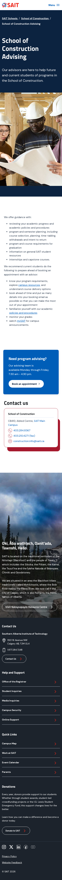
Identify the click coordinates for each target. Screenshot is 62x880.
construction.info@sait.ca (28, 441)
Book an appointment (24, 384)
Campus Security (11, 710)
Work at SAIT (9, 752)
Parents (6, 771)
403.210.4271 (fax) (24, 435)
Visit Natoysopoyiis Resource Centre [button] (26, 607)
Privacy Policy (9, 856)
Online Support (10, 719)
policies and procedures (23, 313)
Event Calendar (10, 762)
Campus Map (9, 743)
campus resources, (29, 285)
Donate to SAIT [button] (12, 830)
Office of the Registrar (14, 681)
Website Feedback (12, 862)
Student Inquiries (11, 691)
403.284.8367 (21, 430)
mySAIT (21, 321)
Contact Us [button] (10, 658)
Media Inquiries (10, 700)
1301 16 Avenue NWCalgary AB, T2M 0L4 (18, 642)
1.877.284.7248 (14, 649)
